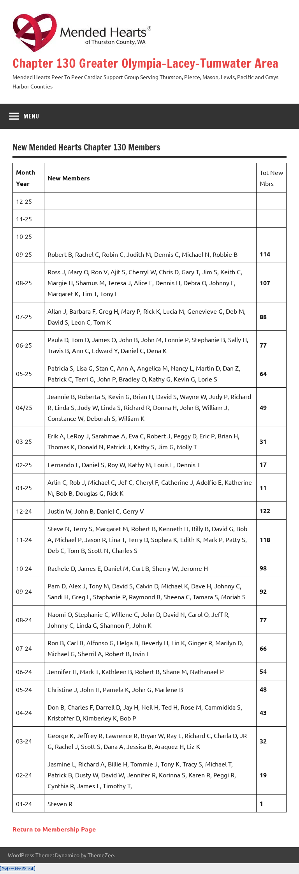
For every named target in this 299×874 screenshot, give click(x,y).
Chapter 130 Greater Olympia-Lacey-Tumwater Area (145, 63)
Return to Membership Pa (50, 829)
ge (92, 829)
